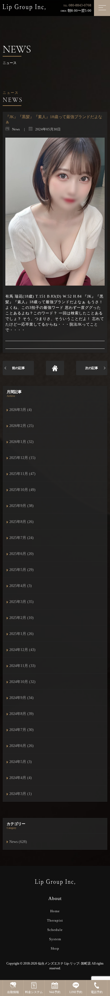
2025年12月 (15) (22, 458)
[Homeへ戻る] (55, 368)
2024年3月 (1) (20, 794)
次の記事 (91, 368)
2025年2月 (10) (21, 618)
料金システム (34, 992)
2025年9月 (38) (21, 506)
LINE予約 (75, 992)
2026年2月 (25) (21, 426)
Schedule (55, 930)
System (55, 939)
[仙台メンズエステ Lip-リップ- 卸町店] (24, 7)
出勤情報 (13, 992)
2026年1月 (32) (21, 442)
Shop (55, 948)
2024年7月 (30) (21, 730)
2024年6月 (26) (21, 746)
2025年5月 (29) (21, 570)
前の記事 (18, 368)
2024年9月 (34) (21, 698)
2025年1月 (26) (21, 634)
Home (55, 911)
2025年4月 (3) (20, 586)
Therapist (55, 920)
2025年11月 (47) (22, 474)
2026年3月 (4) (20, 410)
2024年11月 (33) (22, 666)
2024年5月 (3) (20, 762)
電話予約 (97, 992)
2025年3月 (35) (21, 602)
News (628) (18, 842)
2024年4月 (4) (20, 778)
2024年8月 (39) (21, 714)
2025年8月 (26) (21, 522)
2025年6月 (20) (21, 554)
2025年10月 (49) (22, 490)
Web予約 (54, 992)
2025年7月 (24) (21, 538)
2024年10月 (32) (22, 682)
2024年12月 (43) (22, 650)
